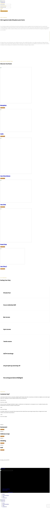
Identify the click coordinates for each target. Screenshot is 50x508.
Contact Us (4, 497)
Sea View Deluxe (5, 176)
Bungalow (3, 105)
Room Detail (2, 107)
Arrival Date (2, 3)
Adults (1, 8)
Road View (3, 244)
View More (2, 429)
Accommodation (5, 495)
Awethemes (10, 492)
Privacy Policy (4, 490)
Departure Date (3, 6)
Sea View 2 (3, 266)
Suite (1, 134)
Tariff (3, 496)
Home (3, 494)
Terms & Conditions (6, 489)
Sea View (3, 204)
